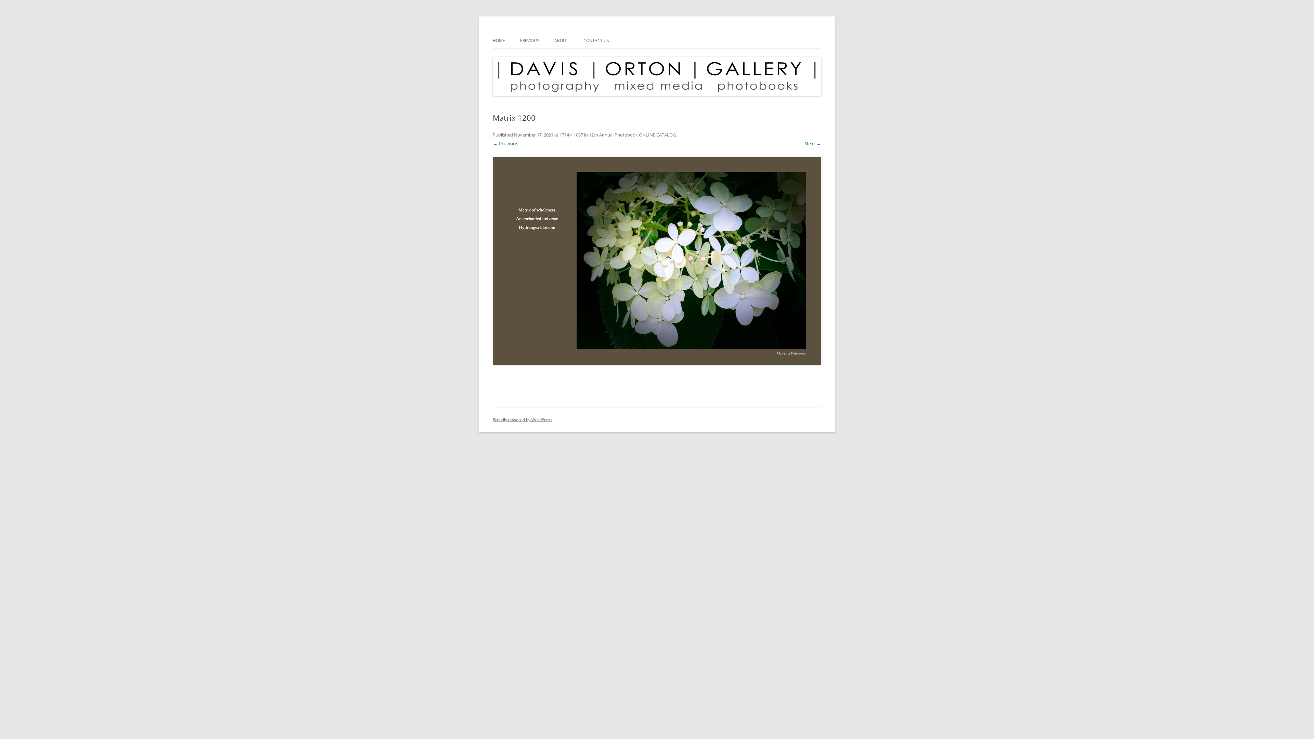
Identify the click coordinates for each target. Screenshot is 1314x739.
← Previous (505, 143)
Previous (529, 40)
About (561, 40)
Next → (812, 143)
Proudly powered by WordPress (522, 420)
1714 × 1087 (571, 135)
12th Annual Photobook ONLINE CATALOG (632, 135)
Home (499, 40)
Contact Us (596, 40)
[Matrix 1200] (657, 261)
